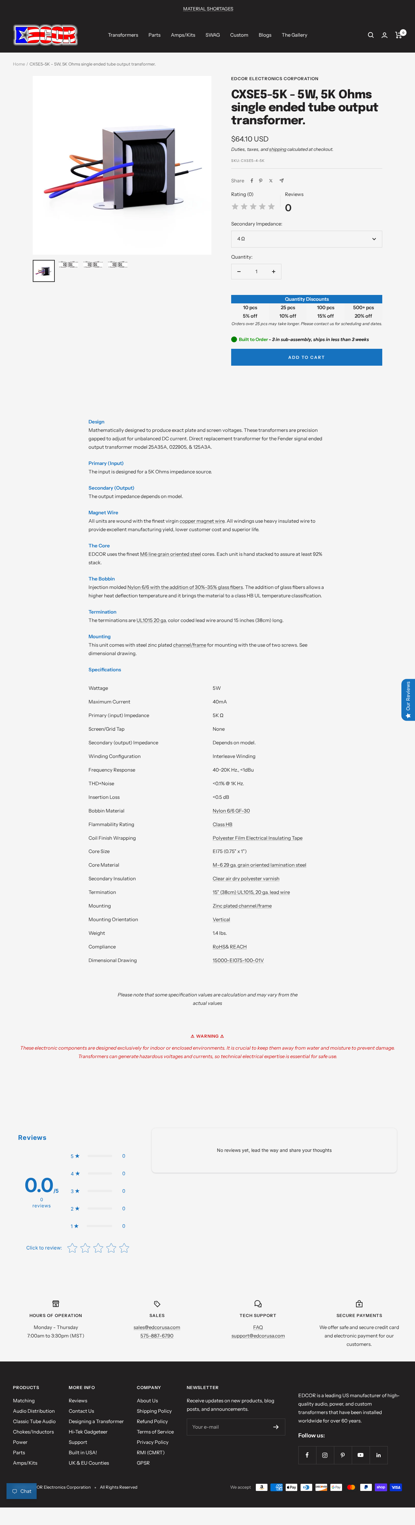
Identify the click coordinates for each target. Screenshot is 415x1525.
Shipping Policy (154, 1411)
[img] (253, 207)
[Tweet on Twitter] (271, 180)
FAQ (258, 1327)
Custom (239, 35)
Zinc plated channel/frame (242, 906)
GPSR (143, 1463)
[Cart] (398, 35)
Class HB (222, 824)
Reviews (78, 1400)
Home (19, 64)
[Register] (276, 1427)
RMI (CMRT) (151, 1452)
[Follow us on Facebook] (307, 1455)
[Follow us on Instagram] (325, 1455)
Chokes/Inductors (33, 1432)
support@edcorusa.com (258, 1336)
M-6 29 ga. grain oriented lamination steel (259, 865)
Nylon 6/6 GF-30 (231, 811)
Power (20, 1442)
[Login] (384, 35)
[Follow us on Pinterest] (343, 1455)
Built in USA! (83, 1452)
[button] (98, 1156)
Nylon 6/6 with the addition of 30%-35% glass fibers (185, 587)
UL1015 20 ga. (151, 620)
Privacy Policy (153, 1442)
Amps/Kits (183, 35)
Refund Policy (152, 1421)
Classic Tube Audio (34, 1421)
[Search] (371, 35)
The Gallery (294, 35)
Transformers (123, 35)
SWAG (213, 35)
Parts (154, 35)
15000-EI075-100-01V (238, 960)
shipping (277, 149)
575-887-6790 (156, 1336)
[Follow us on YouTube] (361, 1455)
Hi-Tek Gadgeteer (88, 1432)
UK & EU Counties (89, 1463)
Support (78, 1442)
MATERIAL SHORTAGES (208, 9)
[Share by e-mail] (281, 180)
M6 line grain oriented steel (170, 554)
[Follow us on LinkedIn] (378, 1455)
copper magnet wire (202, 521)
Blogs (265, 35)
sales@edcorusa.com (157, 1327)
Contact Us (81, 1411)
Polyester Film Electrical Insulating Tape (257, 838)
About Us (147, 1400)
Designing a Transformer (96, 1421)
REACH (238, 947)
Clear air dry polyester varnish (246, 878)
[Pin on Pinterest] (260, 180)
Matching (24, 1400)
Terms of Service (155, 1432)
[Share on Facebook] (252, 180)
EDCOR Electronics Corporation (274, 78)
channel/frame (189, 645)
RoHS (219, 947)
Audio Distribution (34, 1411)
